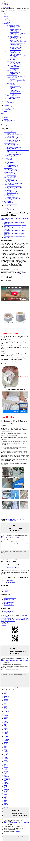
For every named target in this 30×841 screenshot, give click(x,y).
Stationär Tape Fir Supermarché (17, 33)
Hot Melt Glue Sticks (15, 97)
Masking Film (13, 57)
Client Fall (9, 22)
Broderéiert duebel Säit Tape (17, 40)
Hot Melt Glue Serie (12, 95)
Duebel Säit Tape (14, 39)
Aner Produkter (10, 102)
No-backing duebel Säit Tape (17, 45)
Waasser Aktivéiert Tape (16, 63)
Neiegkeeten (7, 105)
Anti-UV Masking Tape (15, 52)
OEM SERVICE (8, 104)
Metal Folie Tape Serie (12, 70)
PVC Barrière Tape (14, 82)
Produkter (6, 23)
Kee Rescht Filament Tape (16, 91)
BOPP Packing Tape (15, 26)
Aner (8, 100)
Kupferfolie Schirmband (6, 618)
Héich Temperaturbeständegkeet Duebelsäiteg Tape (17, 43)
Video (8, 19)
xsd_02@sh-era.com (10, 582)
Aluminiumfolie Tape (15, 72)
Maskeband (12, 58)
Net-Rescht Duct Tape (15, 87)
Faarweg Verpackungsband (16, 27)
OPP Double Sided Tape (16, 47)
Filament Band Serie (12, 88)
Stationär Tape (13, 30)
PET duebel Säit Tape (15, 48)
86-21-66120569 (9, 580)
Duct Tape (12, 84)
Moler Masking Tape (10, 520)
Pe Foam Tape (11, 621)
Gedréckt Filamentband (15, 93)
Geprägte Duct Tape (15, 86)
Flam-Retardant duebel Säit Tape (18, 41)
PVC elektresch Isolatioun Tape (17, 76)
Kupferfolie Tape (14, 73)
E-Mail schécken (5, 623)
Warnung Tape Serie (12, 77)
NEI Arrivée (7, 101)
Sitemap (8, 616)
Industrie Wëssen (11, 108)
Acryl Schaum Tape (15, 66)
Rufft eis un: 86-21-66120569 (8, 7)
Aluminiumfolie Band (13, 568)
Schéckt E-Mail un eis (6, 273)
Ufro (6, 573)
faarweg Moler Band (20, 619)
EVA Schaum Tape (14, 68)
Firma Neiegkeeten (11, 106)
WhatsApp (3, 625)
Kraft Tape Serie (11, 61)
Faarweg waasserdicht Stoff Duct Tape (14, 519)
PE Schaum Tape (14, 69)
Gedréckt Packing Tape (15, 29)
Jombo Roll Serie (11, 98)
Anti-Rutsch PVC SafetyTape (17, 79)
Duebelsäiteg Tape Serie (13, 36)
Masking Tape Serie (11, 51)
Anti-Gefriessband (14, 32)
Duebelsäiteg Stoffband (15, 37)
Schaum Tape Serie (11, 65)
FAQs (5, 111)
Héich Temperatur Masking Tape (18, 55)
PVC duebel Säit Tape (15, 50)
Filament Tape (13, 90)
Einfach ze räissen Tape (15, 34)
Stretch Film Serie (11, 94)
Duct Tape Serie (11, 83)
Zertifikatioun (10, 20)
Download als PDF (16, 273)
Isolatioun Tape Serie (12, 75)
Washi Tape (13, 59)
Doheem (6, 16)
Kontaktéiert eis (7, 109)
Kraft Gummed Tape (15, 62)
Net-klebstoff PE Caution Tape (17, 80)
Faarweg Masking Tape (15, 54)
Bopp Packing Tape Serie (13, 25)
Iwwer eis (6, 18)
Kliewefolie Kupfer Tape (19, 618)
